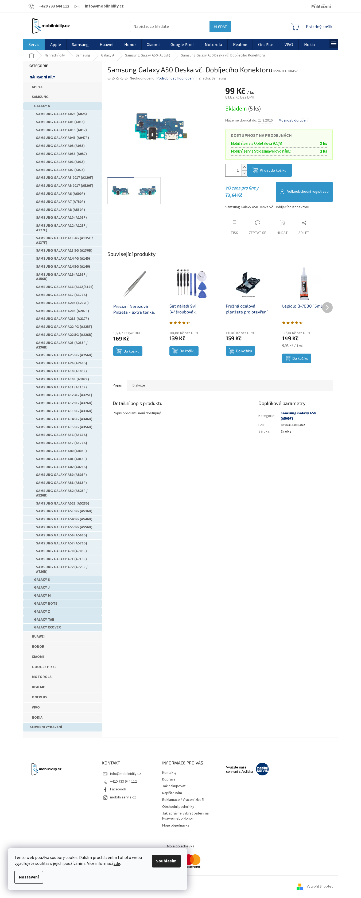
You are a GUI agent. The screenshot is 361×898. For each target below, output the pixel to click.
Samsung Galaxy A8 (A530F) (60, 210)
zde (117, 863)
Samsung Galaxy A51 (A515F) (61, 483)
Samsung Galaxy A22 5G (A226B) (64, 335)
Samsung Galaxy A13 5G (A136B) (64, 250)
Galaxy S (42, 579)
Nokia (37, 717)
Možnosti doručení (293, 120)
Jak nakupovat (173, 786)
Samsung (40, 97)
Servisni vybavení (46, 727)
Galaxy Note (45, 603)
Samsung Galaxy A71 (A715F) (61, 559)
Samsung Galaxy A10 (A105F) (61, 217)
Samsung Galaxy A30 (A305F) (61, 371)
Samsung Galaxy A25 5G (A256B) (64, 355)
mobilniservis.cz (123, 797)
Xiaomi (38, 657)
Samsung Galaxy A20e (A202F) (62, 303)
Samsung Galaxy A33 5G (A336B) (64, 411)
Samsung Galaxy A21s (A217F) (62, 318)
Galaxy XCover (47, 627)
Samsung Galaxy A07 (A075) (60, 170)
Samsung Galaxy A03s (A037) (61, 130)
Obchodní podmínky (178, 806)
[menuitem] (34, 44)
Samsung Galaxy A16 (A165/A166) (65, 287)
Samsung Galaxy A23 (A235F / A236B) (62, 345)
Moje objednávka (175, 825)
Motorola (42, 677)
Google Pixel (44, 667)
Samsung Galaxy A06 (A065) (60, 162)
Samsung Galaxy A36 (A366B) (61, 435)
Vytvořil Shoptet (320, 886)
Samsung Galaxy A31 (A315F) (61, 387)
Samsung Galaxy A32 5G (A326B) (64, 403)
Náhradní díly (42, 77)
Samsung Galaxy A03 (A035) (60, 122)
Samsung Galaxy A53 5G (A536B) (64, 511)
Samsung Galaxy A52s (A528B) (62, 503)
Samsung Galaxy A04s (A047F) (62, 138)
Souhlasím (166, 861)
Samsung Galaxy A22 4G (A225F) (64, 326)
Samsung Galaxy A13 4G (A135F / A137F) (64, 240)
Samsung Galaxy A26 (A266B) (61, 363)
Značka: (212, 78)
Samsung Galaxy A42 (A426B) (61, 467)
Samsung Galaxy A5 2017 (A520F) (64, 185)
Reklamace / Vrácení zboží (183, 799)
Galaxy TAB (44, 619)
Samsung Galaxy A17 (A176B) (61, 295)
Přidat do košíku (273, 170)
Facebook (118, 789)
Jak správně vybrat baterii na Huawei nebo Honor (185, 816)
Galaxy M (42, 595)
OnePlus (39, 697)
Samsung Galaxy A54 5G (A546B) (64, 519)
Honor (38, 646)
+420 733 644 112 (123, 781)
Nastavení (29, 877)
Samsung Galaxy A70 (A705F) (61, 551)
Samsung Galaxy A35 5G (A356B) (64, 427)
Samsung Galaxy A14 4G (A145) (63, 258)
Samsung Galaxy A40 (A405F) (61, 451)
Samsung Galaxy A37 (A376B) (61, 443)
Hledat (220, 26)
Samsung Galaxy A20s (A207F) (62, 311)
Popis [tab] (117, 385)
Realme (38, 687)
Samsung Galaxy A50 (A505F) (61, 475)
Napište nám (172, 793)
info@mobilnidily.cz (125, 773)
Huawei (38, 636)
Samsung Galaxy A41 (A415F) (61, 459)
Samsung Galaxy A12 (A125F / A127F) (62, 228)
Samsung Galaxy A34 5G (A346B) (64, 419)
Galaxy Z (42, 611)
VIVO (36, 707)
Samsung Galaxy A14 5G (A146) (63, 266)
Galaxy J (42, 587)
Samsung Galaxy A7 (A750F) (60, 201)
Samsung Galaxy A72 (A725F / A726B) (62, 569)
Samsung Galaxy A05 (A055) (60, 146)
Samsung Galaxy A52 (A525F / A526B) (62, 493)
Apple (37, 87)
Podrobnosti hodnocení (175, 78)
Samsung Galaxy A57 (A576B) (61, 543)
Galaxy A (42, 106)
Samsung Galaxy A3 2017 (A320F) (64, 177)
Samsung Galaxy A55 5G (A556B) (64, 527)
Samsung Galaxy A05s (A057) (61, 154)
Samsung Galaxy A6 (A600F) (60, 193)
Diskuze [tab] (139, 385)
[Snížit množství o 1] (244, 173)
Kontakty (169, 772)
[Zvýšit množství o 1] (244, 167)
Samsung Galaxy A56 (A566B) (61, 535)
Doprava (169, 779)
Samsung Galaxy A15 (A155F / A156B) (62, 277)
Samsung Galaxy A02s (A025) (61, 114)
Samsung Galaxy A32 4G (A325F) (64, 395)
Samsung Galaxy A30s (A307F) (62, 379)
